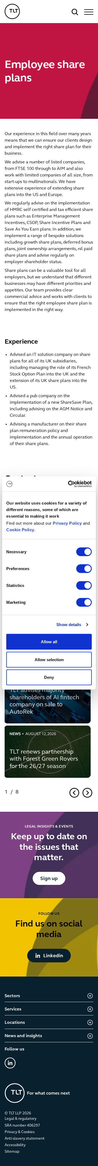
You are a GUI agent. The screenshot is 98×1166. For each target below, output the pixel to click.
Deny (49, 677)
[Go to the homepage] (37, 1093)
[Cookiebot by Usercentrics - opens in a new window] (69, 483)
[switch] (84, 568)
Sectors (12, 996)
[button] (87, 12)
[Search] (75, 12)
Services (13, 1009)
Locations (15, 1023)
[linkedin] (10, 1063)
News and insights (23, 1036)
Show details (68, 624)
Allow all (49, 641)
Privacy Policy (67, 523)
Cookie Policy (20, 529)
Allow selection (49, 659)
